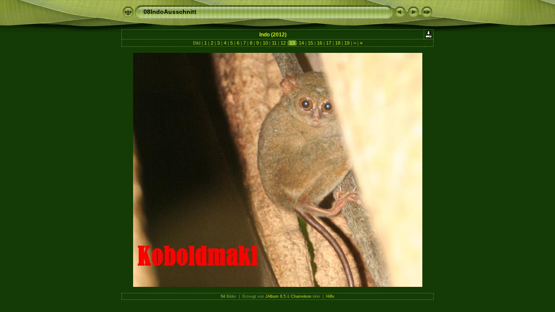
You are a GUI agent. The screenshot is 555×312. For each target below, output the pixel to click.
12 (283, 43)
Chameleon (301, 296)
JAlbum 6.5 (275, 296)
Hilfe (330, 296)
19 (347, 43)
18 (338, 43)
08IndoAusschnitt (170, 11)
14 (301, 43)
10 (265, 43)
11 (274, 43)
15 (310, 43)
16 (319, 43)
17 (329, 43)
